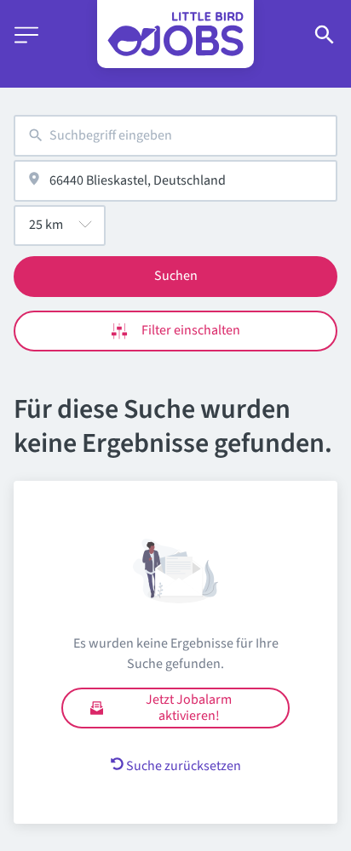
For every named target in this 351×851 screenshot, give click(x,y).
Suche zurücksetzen (183, 766)
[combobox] (175, 136)
